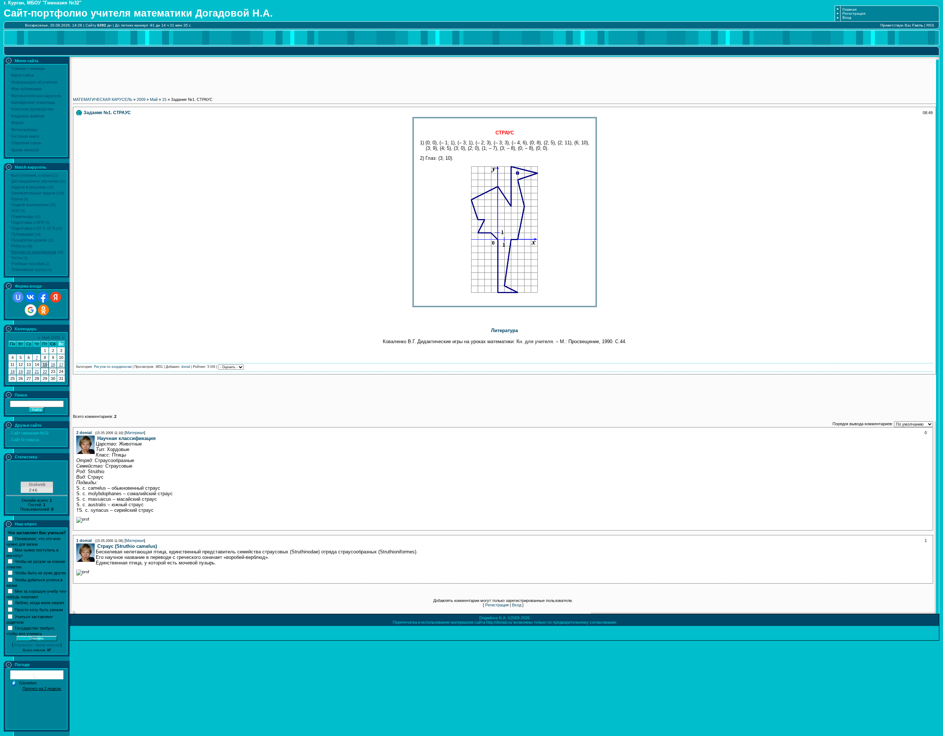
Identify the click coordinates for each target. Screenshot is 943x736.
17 (61, 364)
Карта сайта (22, 75)
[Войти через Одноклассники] (43, 310)
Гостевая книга (25, 136)
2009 (141, 99)
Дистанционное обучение (35, 181)
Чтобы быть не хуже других (40, 572)
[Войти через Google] (30, 310)
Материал (135, 432)
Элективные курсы (28, 269)
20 (29, 371)
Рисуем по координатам (33, 252)
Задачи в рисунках (28, 187)
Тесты (16, 258)
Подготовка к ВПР (28, 222)
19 (20, 371)
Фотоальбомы (24, 129)
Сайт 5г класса (25, 439)
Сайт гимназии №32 (30, 433)
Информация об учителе (34, 82)
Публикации (22, 234)
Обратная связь (26, 143)
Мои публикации (26, 89)
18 (12, 371)
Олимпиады (22, 216)
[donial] (96, 438)
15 (45, 364)
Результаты (23, 645)
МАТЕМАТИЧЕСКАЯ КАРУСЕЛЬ (102, 99)
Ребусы (18, 246)
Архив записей (25, 150)
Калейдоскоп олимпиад (33, 102)
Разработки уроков (28, 240)
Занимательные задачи (33, 193)
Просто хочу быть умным (39, 609)
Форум (17, 122)
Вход (846, 17)
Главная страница (28, 68)
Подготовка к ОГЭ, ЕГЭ (33, 228)
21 (37, 371)
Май (154, 99)
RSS (930, 25)
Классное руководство (32, 109)
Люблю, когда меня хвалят (39, 602)
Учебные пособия (27, 263)
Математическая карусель (36, 96)
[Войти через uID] (18, 297)
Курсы (17, 199)
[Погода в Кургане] (36, 677)
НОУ (15, 210)
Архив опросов (47, 645)
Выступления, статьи (31, 175)
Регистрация (853, 13)
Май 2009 (51, 337)
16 (53, 364)
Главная (849, 9)
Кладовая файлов (27, 116)
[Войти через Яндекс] (55, 297)
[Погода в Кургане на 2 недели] (42, 688)
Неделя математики (30, 205)
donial (185, 367)
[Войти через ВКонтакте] (30, 297)
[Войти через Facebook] (43, 297)
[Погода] (24, 682)
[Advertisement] (505, 76)
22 (45, 371)
